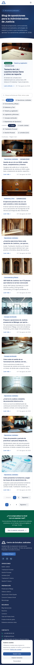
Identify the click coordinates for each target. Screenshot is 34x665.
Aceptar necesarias (17, 658)
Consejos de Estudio (11, 118)
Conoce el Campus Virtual (9, 597)
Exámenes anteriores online (9, 622)
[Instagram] (7, 558)
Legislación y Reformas (12, 114)
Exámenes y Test (10, 107)
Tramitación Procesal (11, 129)
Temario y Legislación (11, 111)
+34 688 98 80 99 (9, 633)
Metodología (5, 600)
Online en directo (6, 591)
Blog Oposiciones (6, 608)
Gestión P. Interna (6, 581)
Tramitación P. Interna (8, 578)
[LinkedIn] (11, 558)
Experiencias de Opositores (13, 121)
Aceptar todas (17, 654)
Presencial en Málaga (7, 589)
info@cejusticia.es (9, 636)
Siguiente (25, 497)
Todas (10, 100)
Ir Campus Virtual (8, 554)
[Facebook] (3, 558)
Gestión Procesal (10, 132)
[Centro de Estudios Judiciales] (4, 2)
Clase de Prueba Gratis (8, 616)
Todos (13, 125)
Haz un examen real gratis (16, 530)
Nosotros (4, 611)
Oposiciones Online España (9, 594)
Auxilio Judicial (23, 125)
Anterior (8, 497)
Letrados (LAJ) (24, 132)
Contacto (4, 613)
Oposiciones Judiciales (24, 100)
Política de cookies (15, 649)
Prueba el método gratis (8, 619)
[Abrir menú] (30, 2)
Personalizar (17, 661)
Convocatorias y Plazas (11, 104)
